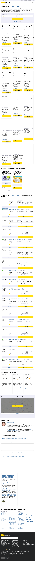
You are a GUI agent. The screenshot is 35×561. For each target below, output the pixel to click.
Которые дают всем (21, 523)
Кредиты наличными (4, 546)
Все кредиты (28, 517)
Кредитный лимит (4, 14)
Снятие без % (3, 514)
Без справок (20, 524)
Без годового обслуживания (3, 513)
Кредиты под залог (29, 526)
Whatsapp (16, 551)
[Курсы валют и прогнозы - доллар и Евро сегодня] (2, 558)
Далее (21, 387)
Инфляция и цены (15, 544)
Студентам (19, 515)
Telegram (12, 551)
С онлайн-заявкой (4, 516)
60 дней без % (11, 524)
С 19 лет (19, 516)
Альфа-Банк (26, 106)
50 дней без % (11, 523)
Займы (13, 541)
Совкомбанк (15, 57)
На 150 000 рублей (12, 516)
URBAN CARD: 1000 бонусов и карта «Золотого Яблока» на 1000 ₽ (6, 173)
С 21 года (19, 518)
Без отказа (19, 525)
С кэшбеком (3, 518)
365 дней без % (11, 528)
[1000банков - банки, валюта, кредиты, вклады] (7, 558)
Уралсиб (3, 82)
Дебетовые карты (15, 542)
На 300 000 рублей (12, 518)
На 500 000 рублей (12, 519)
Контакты (24, 541)
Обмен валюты (14, 543)
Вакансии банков (26, 543)
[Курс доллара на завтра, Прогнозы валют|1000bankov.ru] (4, 558)
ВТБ (24, 34)
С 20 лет (19, 517)
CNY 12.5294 (29, 0)
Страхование (25, 540)
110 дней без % (11, 526)
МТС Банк (20, 279)
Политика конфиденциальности (5, 555)
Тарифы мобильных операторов (28, 544)
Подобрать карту (17, 19)
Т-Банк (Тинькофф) (5, 57)
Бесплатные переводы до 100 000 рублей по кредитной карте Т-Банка (17, 173)
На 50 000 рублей (12, 515)
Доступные (28, 511)
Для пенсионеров (20, 513)
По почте (27, 512)
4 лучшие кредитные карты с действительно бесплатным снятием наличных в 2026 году (9, 489)
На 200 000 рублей (12, 517)
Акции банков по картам (5, 522)
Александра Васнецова (10, 422)
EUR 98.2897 (25, 0)
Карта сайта (25, 542)
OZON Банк (25, 57)
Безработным (20, 514)
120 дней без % (11, 527)
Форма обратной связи (23, 551)
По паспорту (20, 526)
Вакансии (27, 551)
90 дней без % (11, 525)
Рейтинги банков (3, 542)
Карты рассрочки (20, 512)
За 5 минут (2, 520)
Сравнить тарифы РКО (15, 546)
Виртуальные (11, 511)
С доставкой (3, 517)
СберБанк (18, 270)
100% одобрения (20, 528)
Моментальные (3, 519)
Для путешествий (20, 519)
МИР (2, 525)
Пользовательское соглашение (14, 555)
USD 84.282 (21, 0)
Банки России (3, 541)
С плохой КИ (20, 527)
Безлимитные (3, 521)
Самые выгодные (3, 515)
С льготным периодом (12, 522)
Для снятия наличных (21, 520)
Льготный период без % (20, 14)
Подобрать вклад (15, 545)
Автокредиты (28, 527)
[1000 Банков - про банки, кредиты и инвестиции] (6, 558)
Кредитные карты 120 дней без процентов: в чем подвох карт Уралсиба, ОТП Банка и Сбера (8, 476)
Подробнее (6, 183)
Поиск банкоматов (4, 544)
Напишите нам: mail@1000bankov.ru (6, 551)
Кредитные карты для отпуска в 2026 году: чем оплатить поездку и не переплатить (9, 483)
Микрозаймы (28, 519)
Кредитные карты (15, 540)
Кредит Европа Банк (5, 107)
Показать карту (17, 405)
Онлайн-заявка (6, 44)
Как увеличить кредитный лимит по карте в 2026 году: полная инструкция (9, 495)
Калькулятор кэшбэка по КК (29, 515)
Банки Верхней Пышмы (5, 540)
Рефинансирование (29, 521)
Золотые (2, 528)
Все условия (9, 206)
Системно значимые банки (5, 543)
